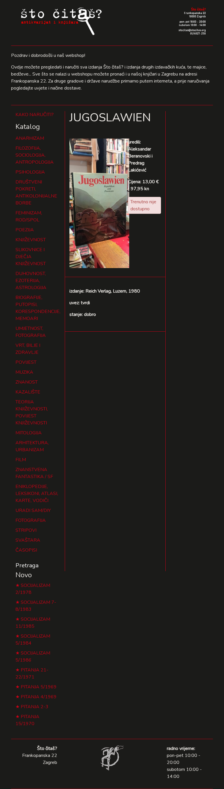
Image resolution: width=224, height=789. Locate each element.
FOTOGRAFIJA (30, 520)
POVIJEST (25, 362)
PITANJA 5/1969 (39, 687)
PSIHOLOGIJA (30, 172)
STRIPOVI (25, 530)
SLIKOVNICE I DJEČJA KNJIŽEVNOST (30, 256)
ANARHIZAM (29, 138)
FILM (20, 459)
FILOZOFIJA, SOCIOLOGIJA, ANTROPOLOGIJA (34, 155)
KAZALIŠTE (27, 392)
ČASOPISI (26, 550)
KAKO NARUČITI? (34, 114)
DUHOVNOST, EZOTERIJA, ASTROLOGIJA (30, 280)
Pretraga (26, 565)
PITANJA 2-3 (34, 707)
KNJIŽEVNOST (30, 240)
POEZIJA (24, 230)
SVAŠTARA (27, 540)
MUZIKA (24, 372)
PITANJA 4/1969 (39, 697)
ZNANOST (26, 382)
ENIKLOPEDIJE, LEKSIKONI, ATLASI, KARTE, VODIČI (36, 493)
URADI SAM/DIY (33, 510)
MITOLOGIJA (28, 433)
